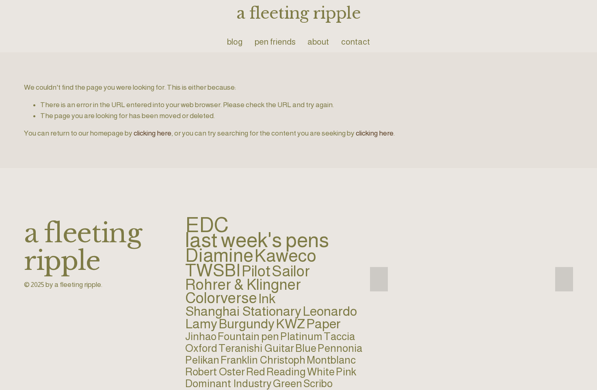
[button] (379, 279)
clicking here (152, 133)
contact (355, 41)
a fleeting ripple (298, 13)
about (318, 41)
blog (234, 41)
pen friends (275, 41)
